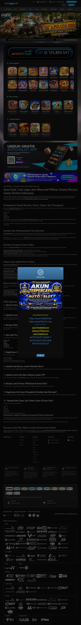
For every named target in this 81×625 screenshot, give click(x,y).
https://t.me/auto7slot (40, 324)
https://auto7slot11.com (40, 322)
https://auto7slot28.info (41, 318)
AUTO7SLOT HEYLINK (40, 341)
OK (40, 355)
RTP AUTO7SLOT (40, 344)
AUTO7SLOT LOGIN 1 (40, 337)
